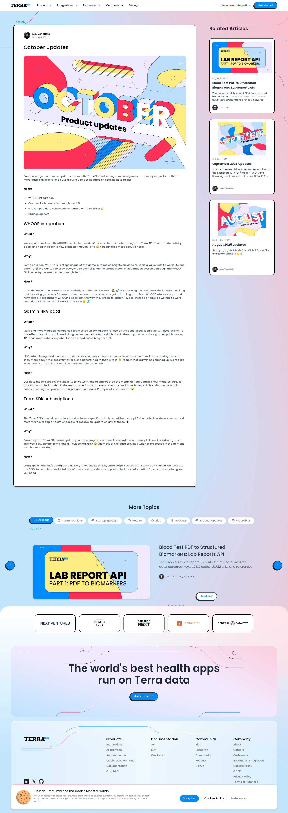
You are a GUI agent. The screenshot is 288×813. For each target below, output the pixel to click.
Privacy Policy (242, 776)
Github (200, 766)
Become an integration (236, 5)
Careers (238, 750)
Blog (198, 744)
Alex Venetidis (41, 34)
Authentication (116, 755)
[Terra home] (20, 5)
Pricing (133, 5)
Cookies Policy (242, 766)
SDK (153, 750)
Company (112, 5)
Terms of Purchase (245, 782)
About (237, 744)
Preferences (239, 798)
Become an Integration (248, 760)
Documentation (116, 766)
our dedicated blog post (91, 338)
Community (203, 755)
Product (42, 5)
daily (178, 440)
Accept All (189, 798)
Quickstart (158, 755)
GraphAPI (112, 771)
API (153, 744)
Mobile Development (120, 760)
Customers (240, 755)
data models (37, 381)
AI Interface (114, 750)
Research (202, 750)
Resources (89, 5)
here (47, 214)
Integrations (65, 5)
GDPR (237, 771)
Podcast (201, 760)
